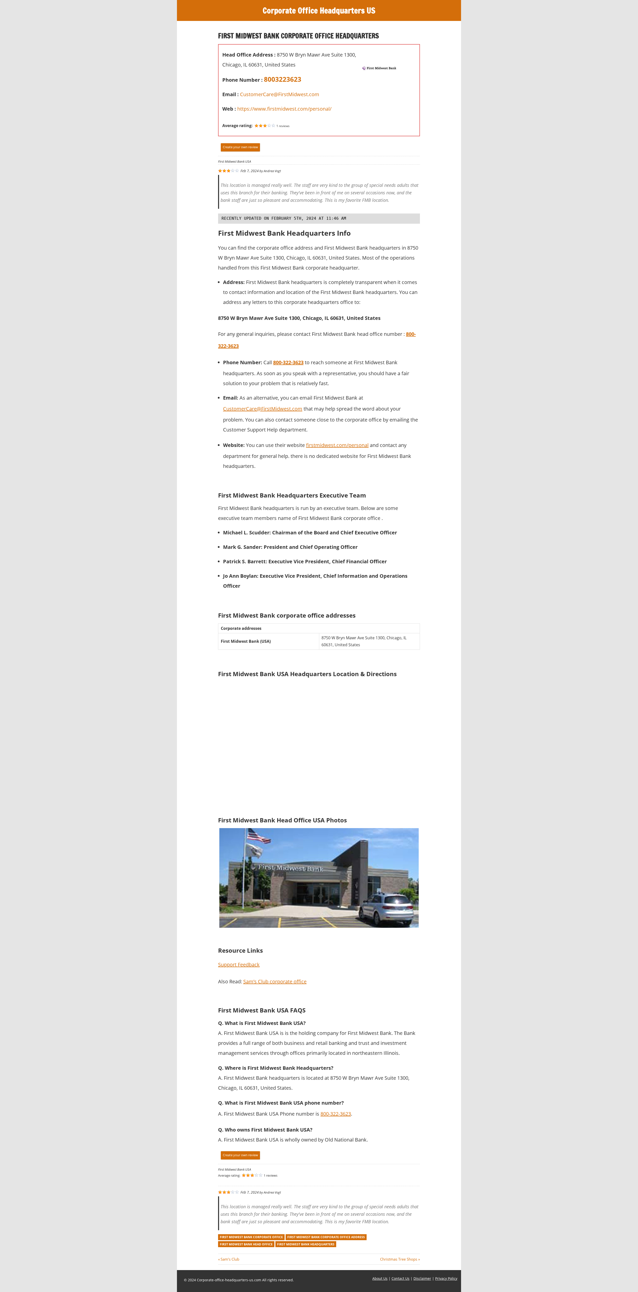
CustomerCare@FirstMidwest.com (279, 94)
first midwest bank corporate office (251, 1237)
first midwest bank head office (246, 1244)
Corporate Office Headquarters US (319, 10)
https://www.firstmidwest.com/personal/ (284, 108)
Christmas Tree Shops (398, 1259)
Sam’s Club (229, 1259)
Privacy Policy (446, 1278)
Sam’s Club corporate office (275, 981)
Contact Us (400, 1278)
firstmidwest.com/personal (337, 445)
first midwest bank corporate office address (326, 1237)
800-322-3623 (288, 362)
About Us (380, 1278)
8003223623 (282, 79)
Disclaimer (422, 1278)
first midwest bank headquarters (305, 1244)
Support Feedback (239, 964)
